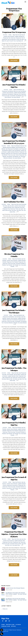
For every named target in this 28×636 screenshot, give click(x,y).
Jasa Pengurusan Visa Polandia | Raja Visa (14, 423)
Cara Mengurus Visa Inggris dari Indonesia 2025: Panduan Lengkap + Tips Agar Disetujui (16, 593)
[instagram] (9, 620)
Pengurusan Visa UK (20, 37)
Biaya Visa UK (16, 34)
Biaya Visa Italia (15, 372)
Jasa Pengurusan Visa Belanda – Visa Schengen (14, 311)
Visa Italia (15, 379)
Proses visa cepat (20, 39)
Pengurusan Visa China (19, 207)
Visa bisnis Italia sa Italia (7, 379)
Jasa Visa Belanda (22, 91)
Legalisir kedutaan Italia (13, 376)
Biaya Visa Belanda (18, 89)
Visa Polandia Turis (17, 265)
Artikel (10, 34)
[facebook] (2, 620)
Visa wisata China (16, 545)
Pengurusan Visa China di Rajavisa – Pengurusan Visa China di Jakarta (13, 534)
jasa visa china (11, 205)
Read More (14, 60)
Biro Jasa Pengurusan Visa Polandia (14, 255)
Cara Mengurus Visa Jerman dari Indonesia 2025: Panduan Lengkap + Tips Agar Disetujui (16, 599)
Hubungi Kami (5, 626)
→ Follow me (4, 608)
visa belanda (12, 95)
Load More (14, 575)
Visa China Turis (19, 210)
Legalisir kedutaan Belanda (19, 92)
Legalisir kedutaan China (8, 207)
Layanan (18, 624)
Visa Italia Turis (20, 379)
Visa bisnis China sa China (15, 543)
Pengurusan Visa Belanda (7, 94)
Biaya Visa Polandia (16, 258)
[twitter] (6, 620)
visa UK (8, 40)
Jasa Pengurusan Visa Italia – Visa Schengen (14, 369)
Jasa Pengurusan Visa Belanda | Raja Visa (14, 86)
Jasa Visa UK (22, 34)
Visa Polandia (9, 265)
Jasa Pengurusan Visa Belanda (12, 148)
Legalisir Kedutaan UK (19, 36)
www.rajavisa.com (4, 631)
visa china (14, 210)
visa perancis (9, 488)
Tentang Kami (10, 624)
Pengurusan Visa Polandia (12, 262)
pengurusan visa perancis (12, 485)
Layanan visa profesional (9, 36)
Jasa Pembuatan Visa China (14, 202)
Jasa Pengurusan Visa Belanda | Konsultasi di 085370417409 (14, 142)
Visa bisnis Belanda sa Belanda (10, 322)
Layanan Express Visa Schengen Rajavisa (15, 588)
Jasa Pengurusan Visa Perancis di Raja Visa (14, 478)
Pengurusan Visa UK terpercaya (14, 32)
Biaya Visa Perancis (17, 482)
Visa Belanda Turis (20, 95)
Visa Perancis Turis (16, 488)
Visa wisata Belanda (15, 97)
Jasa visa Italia (17, 374)
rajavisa (5, 34)
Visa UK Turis (13, 40)
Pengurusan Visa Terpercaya (9, 37)
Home (3, 624)
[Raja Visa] (7, 3)
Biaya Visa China (15, 204)
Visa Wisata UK (19, 40)
